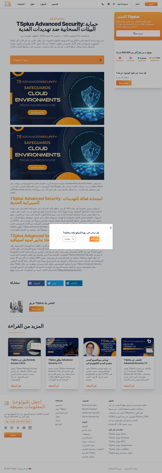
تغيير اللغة (94, 239)
